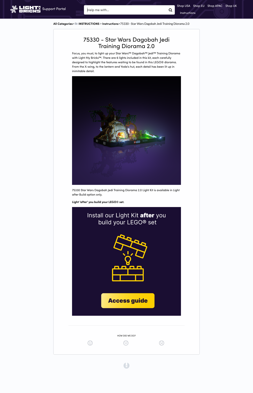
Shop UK (231, 6)
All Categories (63, 24)
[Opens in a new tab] (126, 365)
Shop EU (198, 6)
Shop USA (183, 6)
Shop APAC (214, 6)
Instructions (188, 13)
